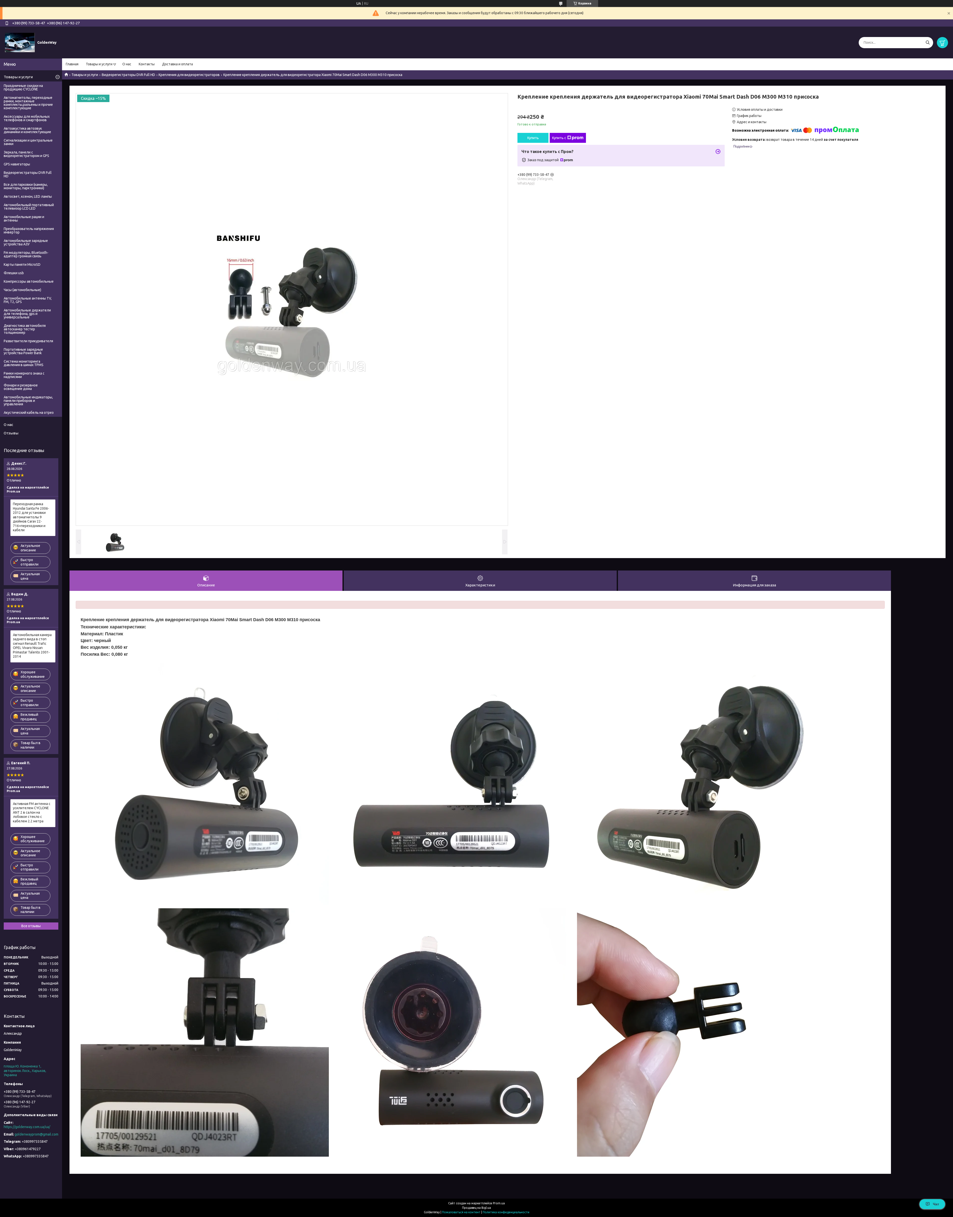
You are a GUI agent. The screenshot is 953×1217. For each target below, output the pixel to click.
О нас (126, 64)
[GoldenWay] (20, 42)
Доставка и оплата (177, 64)
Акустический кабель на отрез (29, 413)
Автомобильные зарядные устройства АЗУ (26, 242)
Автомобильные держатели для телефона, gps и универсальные (27, 313)
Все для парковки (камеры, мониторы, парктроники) (26, 186)
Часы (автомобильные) (22, 290)
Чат (936, 1204)
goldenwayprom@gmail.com (36, 1134)
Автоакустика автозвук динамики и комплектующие (27, 130)
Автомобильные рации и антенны (24, 218)
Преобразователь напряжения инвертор (29, 230)
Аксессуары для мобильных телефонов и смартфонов (27, 118)
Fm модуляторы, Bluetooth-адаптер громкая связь (26, 254)
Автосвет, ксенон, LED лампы (28, 196)
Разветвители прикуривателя (28, 341)
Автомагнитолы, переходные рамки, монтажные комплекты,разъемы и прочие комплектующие (28, 103)
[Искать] (927, 42)
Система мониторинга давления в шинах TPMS (23, 363)
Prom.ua (499, 1203)
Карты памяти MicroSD (22, 264)
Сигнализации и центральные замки (28, 142)
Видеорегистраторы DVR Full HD (128, 75)
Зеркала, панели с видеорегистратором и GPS (26, 154)
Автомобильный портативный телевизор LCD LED (29, 206)
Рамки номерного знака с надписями (24, 375)
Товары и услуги (99, 64)
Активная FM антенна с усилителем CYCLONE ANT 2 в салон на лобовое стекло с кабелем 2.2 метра (31, 812)
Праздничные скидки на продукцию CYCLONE (23, 87)
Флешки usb (14, 273)
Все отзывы (31, 926)
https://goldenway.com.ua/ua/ (27, 1127)
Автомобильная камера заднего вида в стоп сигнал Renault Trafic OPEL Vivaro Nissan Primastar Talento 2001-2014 (32, 646)
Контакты (147, 64)
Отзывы (11, 433)
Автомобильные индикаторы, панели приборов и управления (28, 400)
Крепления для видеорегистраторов (189, 75)
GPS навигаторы (17, 164)
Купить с (559, 138)
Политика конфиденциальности (506, 1212)
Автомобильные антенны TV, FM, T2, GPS (28, 300)
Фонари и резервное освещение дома (21, 387)
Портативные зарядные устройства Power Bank (23, 351)
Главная (72, 64)
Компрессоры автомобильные (29, 281)
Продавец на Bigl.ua (476, 1207)
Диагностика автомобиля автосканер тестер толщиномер (25, 329)
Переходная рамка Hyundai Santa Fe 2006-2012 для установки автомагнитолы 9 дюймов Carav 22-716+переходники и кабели (31, 517)
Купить (533, 138)
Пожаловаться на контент (461, 1212)
